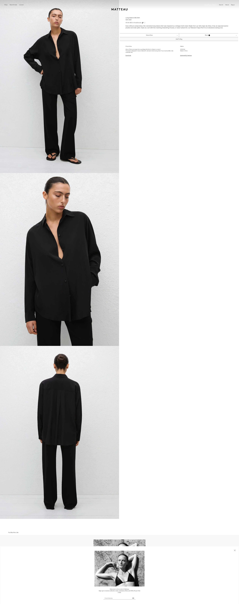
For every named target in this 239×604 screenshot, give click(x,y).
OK (133, 598)
